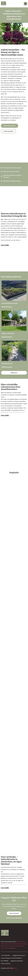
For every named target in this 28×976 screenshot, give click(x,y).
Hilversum (8, 946)
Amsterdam (4, 943)
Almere (23, 941)
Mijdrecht (21, 946)
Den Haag (24, 943)
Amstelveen (10, 943)
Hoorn (13, 946)
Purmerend (4, 948)
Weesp (14, 948)
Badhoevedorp (17, 943)
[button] (25, 3)
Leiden (17, 946)
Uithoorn (9, 948)
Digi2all (15, 968)
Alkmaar (19, 941)
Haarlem (3, 946)
